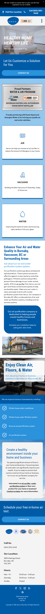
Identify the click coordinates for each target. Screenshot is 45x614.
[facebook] (16, 589)
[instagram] (24, 589)
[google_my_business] (22, 592)
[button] (42, 20)
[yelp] (29, 589)
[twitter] (20, 589)
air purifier (20, 284)
